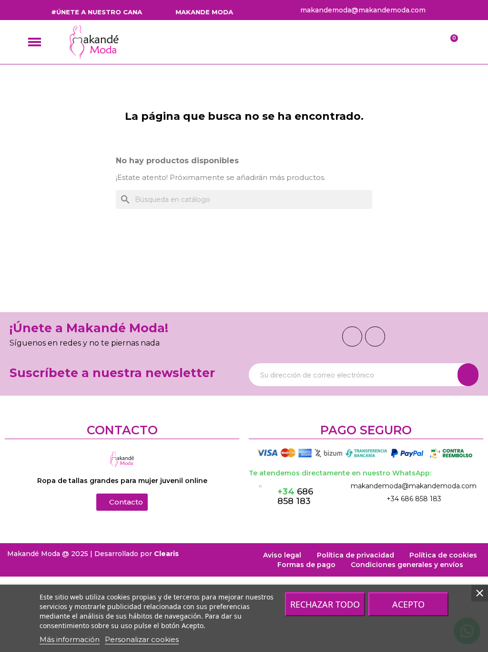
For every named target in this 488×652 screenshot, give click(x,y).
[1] (468, 374)
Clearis (166, 553)
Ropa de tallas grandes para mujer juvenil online (122, 480)
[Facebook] (352, 336)
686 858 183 (295, 496)
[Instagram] (375, 336)
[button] (122, 502)
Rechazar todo (325, 604)
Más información (70, 639)
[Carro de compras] (449, 42)
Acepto (408, 604)
